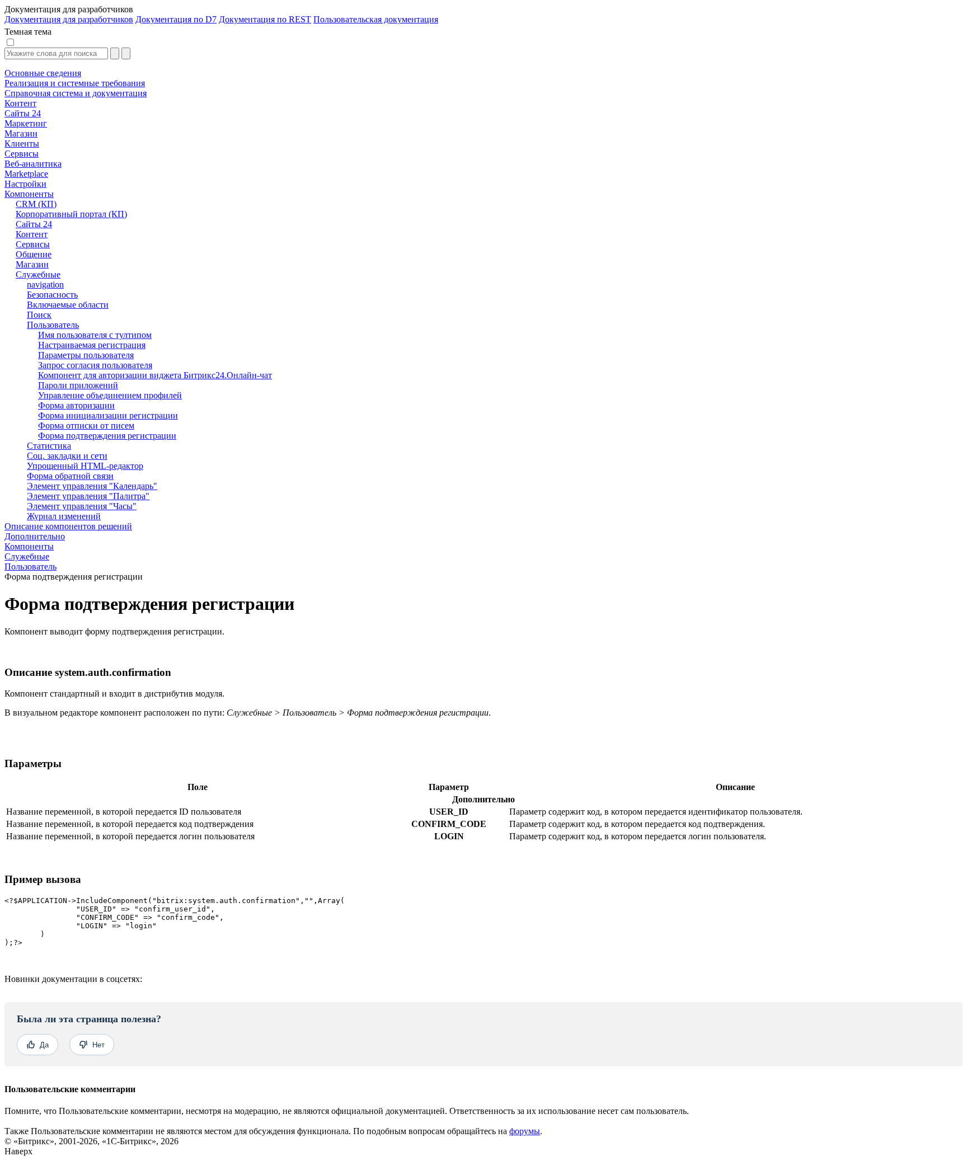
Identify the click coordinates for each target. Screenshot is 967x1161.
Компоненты (29, 546)
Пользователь (30, 566)
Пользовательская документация (375, 19)
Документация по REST (265, 19)
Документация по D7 (176, 19)
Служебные (26, 556)
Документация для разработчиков (68, 19)
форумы (524, 1131)
